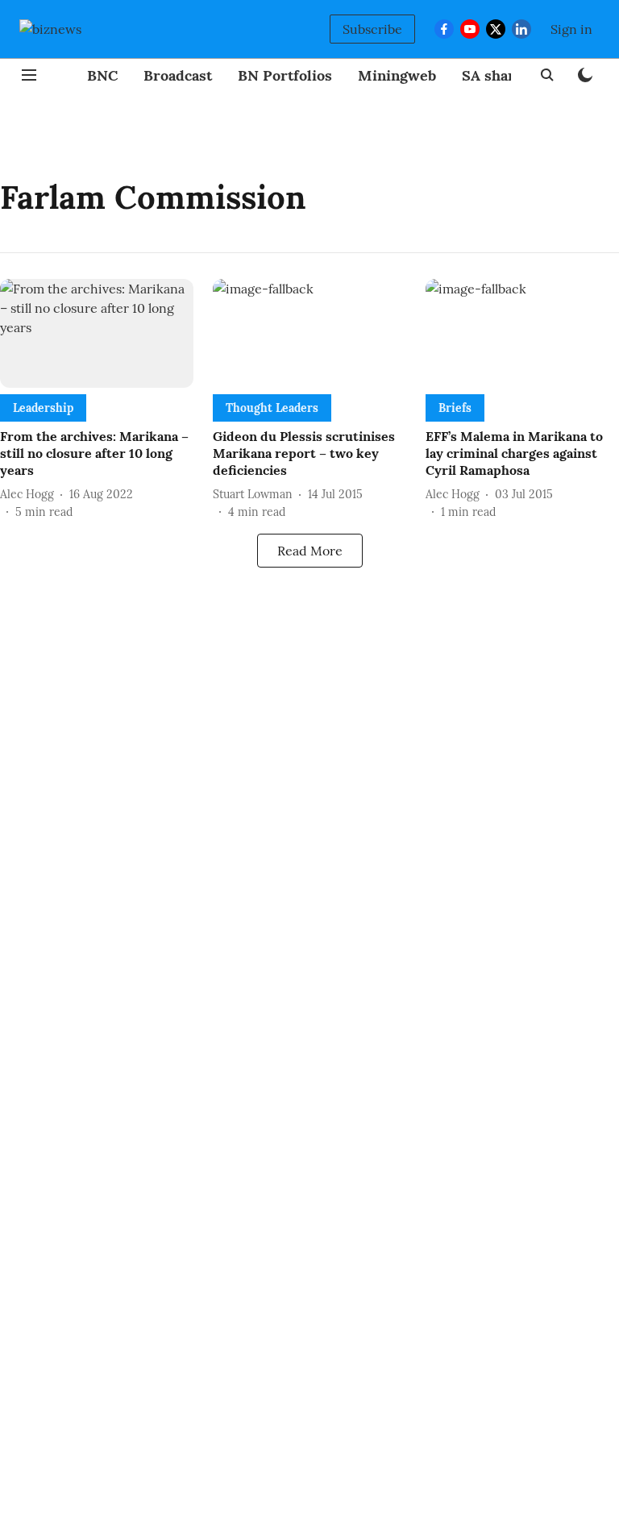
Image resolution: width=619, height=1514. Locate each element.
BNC (102, 75)
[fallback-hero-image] (96, 333)
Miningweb (397, 75)
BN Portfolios (285, 75)
